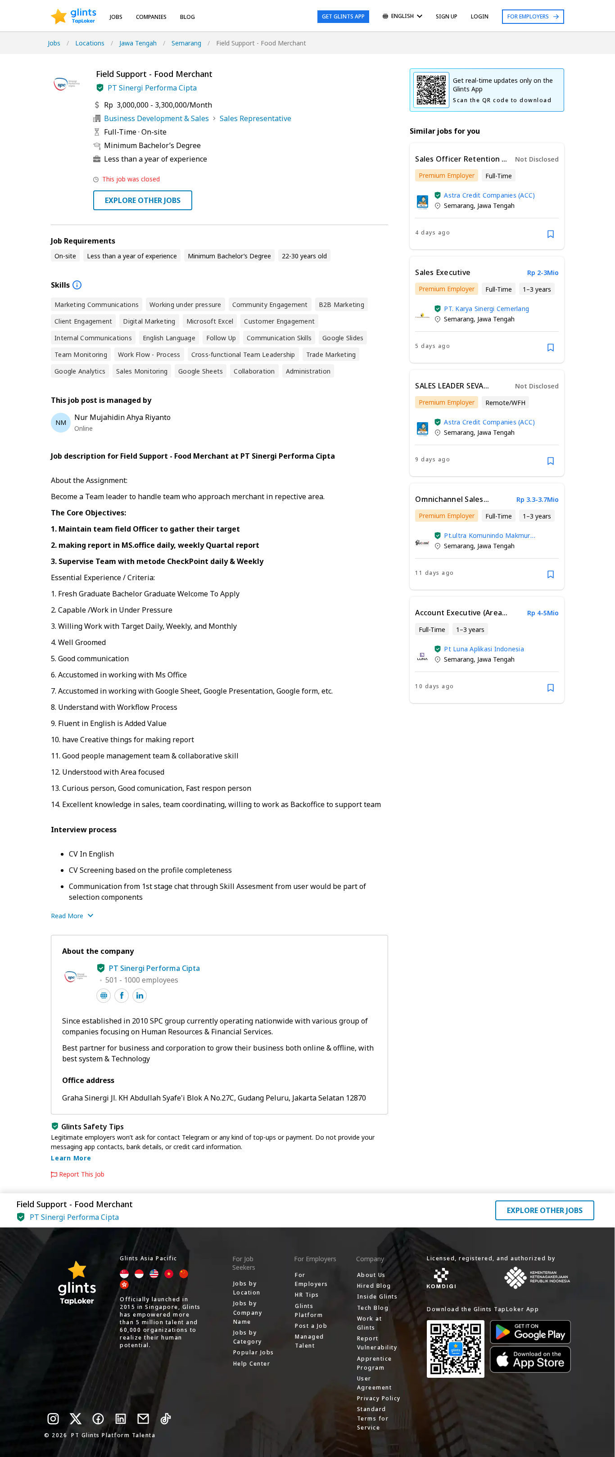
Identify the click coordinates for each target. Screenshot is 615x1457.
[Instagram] (53, 1419)
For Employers (528, 16)
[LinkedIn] (121, 1419)
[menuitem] (402, 17)
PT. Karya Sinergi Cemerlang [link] (486, 308)
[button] (100, 88)
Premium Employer (447, 175)
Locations (89, 43)
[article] (487, 196)
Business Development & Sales (156, 118)
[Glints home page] (73, 17)
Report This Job (81, 1174)
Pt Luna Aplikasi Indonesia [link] (484, 649)
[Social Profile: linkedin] (139, 995)
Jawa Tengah (138, 43)
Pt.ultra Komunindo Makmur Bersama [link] (487, 535)
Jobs (116, 17)
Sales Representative (255, 118)
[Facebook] (98, 1419)
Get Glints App (343, 16)
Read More (67, 915)
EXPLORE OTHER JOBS (143, 200)
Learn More (71, 1158)
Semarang (186, 43)
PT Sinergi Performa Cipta (152, 88)
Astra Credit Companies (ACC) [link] (489, 195)
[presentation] (73, 17)
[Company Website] (103, 995)
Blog (187, 17)
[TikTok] (166, 1419)
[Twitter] (76, 1419)
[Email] (143, 1419)
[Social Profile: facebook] (121, 995)
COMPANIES (151, 17)
